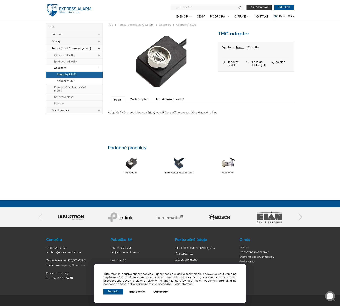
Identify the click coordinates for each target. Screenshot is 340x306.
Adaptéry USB (65, 81)
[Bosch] (220, 217)
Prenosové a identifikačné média (70, 89)
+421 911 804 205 (121, 248)
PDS (51, 27)
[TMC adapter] (161, 61)
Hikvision (57, 34)
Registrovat (259, 7)
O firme (244, 247)
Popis (117, 99)
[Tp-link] (71, 217)
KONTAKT (261, 16)
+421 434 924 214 (57, 248)
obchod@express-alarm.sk (63, 252)
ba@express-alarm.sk (124, 252)
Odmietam (160, 291)
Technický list (139, 99)
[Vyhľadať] (176, 7)
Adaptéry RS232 (66, 74)
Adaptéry (60, 68)
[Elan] (269, 217)
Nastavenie (137, 291)
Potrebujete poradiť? (170, 99)
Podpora (217, 16)
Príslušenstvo (60, 110)
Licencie (59, 103)
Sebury (56, 41)
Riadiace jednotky (65, 62)
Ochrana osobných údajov (256, 257)
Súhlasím (113, 291)
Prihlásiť (284, 7)
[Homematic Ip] (170, 217)
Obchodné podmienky (254, 252)
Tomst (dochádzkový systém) (71, 48)
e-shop (182, 16)
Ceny (201, 16)
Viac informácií (184, 284)
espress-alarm (69, 10)
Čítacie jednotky (64, 55)
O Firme (240, 16)
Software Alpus (63, 97)
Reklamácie (247, 261)
